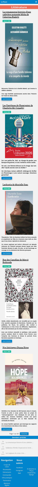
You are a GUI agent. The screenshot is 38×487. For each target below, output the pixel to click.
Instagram (19, 470)
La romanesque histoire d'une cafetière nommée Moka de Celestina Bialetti (17, 14)
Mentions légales (7, 484)
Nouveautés (7, 469)
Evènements (7, 472)
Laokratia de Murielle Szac (15, 184)
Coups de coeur (7, 466)
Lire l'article (7, 99)
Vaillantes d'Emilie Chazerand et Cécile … (19, 448)
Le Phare (4, 2)
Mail (19, 473)
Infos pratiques (7, 478)
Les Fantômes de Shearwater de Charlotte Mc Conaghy (18, 106)
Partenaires (7, 480)
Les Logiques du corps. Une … (16, 453)
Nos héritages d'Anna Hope (16, 347)
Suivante (24, 434)
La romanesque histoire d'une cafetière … (19, 442)
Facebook (19, 468)
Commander (7, 475)
